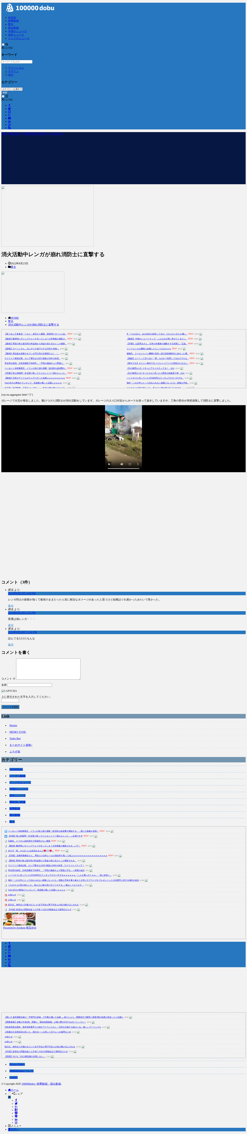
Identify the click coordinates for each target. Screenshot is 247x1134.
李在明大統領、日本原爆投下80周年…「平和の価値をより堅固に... (35, 363)
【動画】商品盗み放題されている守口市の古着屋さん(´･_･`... (32, 353)
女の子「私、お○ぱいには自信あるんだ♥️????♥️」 (31, 851)
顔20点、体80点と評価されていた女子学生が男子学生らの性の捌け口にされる (43, 905)
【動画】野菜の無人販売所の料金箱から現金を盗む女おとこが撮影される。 (42, 860)
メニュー (16, 1125)
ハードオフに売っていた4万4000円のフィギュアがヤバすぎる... (155, 378)
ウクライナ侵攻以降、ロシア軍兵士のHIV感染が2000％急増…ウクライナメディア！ (46, 865)
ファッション (16, 67)
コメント (8, 678)
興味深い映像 (17, 802)
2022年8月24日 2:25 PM (21, 612)
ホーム (15, 1090)
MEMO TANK (17, 732)
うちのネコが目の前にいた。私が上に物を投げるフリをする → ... (156, 388)
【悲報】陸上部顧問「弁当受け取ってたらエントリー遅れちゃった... (36, 373)
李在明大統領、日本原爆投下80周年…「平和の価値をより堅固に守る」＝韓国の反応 (46, 870)
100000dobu (16, 769)
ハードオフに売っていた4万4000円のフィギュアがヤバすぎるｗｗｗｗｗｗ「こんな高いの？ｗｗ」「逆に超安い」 (60, 875)
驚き (10, 24)
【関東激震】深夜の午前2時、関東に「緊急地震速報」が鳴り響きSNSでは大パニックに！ (45, 1022)
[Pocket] (16, 1113)
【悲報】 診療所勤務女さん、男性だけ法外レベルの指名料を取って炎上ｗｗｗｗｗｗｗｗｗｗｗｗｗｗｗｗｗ (57, 855)
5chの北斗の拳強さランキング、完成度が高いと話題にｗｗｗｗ (33, 383)
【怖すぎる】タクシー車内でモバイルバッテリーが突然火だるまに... (158, 363)
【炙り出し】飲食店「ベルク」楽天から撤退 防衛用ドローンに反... (36, 334)
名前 (4, 684)
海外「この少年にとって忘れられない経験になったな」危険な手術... (158, 383)
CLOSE (8, 47)
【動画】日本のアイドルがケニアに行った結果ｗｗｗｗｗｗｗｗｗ (35, 378)
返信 (10, 605)
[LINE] (16, 1116)
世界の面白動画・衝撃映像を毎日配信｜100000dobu (32, 133)
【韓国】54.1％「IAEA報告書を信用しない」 (25, 1056)
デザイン (13, 71)
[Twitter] (16, 1103)
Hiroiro (13, 725)
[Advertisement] (123, 160)
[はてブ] (16, 1110)
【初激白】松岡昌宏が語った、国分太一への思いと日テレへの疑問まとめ (38, 1032)
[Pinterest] (16, 1122)
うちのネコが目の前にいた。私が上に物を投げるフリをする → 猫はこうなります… (46, 885)
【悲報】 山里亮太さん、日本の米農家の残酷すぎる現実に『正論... (157, 343)
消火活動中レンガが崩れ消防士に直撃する (33, 324)
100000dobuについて (21, 1070)
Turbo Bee (15, 738)
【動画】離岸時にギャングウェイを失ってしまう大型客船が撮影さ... (36, 339)
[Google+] (16, 1106)
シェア (19, 1093)
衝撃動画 (13, 20)
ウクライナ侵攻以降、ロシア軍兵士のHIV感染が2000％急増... (32, 358)
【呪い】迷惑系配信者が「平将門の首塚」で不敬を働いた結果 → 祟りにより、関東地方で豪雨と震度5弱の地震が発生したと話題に (64, 1017)
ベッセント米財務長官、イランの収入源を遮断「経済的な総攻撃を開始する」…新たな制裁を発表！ (53, 831)
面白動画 (13, 27)
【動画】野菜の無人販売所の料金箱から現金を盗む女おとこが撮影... (36, 343)
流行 (10, 74)
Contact (13, 1077)
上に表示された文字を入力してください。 (26, 696)
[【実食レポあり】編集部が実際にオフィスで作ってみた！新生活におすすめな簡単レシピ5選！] (19, 924)
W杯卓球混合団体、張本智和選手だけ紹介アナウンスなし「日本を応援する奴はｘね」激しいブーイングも (53, 1027)
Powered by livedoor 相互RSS (19, 927)
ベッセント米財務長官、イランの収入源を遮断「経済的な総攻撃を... (36, 368)
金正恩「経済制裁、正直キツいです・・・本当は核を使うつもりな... (36, 388)
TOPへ (15, 1129)
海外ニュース (16, 34)
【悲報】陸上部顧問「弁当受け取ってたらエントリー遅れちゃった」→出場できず (45, 836)
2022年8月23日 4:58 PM (21, 593)
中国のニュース (17, 31)
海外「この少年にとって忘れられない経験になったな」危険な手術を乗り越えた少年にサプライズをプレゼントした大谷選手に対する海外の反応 (73, 880)
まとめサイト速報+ (20, 745)
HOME (12, 17)
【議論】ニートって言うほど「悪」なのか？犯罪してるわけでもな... (158, 358)
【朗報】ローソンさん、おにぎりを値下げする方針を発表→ (32, 348)
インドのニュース (19, 38)
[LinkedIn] (16, 1119)
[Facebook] (16, 1100)
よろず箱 (14, 751)
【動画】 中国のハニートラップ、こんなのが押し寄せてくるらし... (157, 339)
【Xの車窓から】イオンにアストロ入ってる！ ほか (151, 368)
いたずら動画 (17, 775)
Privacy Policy (17, 1064)
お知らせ (12, 895)
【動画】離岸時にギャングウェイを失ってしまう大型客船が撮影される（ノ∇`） (44, 846)
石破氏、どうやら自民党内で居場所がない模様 (29, 841)
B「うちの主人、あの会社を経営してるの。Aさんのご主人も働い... (157, 334)
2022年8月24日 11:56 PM (22, 632)
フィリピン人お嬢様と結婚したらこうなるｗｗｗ (149, 348)
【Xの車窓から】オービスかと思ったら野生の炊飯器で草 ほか (156, 373)
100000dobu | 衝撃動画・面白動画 (41, 1083)
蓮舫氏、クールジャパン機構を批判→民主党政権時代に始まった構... (158, 353)
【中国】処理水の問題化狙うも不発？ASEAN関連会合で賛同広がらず (39, 909)
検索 (5, 92)
